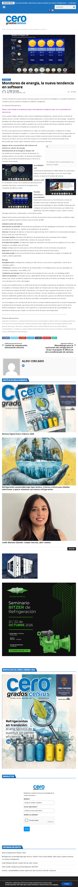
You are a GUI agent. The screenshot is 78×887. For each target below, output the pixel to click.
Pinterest (47, 338)
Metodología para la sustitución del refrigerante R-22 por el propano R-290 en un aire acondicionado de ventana (59, 348)
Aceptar (66, 884)
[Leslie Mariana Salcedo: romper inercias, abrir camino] (39, 517)
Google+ (23, 338)
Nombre (27, 799)
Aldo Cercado (14, 91)
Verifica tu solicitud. (31, 815)
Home (3, 29)
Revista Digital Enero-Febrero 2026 (18, 434)
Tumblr (39, 338)
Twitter (15, 338)
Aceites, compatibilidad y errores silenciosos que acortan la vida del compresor (29, 870)
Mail (55, 338)
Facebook (6, 338)
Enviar (27, 829)
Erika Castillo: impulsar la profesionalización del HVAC (20, 867)
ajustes (55, 885)
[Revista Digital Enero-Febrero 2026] (39, 408)
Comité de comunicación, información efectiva (16, 346)
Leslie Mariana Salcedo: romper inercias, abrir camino (26, 542)
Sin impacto (9, 29)
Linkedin (31, 338)
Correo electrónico (31, 807)
